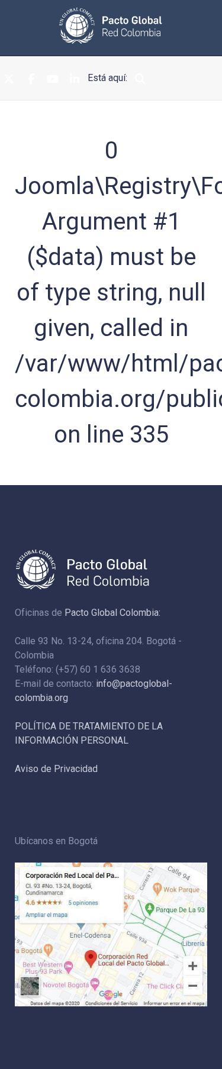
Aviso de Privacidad (56, 768)
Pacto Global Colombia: (112, 612)
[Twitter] (9, 80)
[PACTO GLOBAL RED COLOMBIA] (111, 26)
